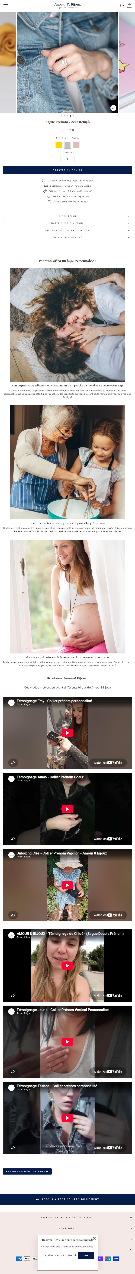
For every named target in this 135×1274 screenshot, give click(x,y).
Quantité (67, 152)
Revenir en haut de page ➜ (27, 1171)
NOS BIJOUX (67, 1228)
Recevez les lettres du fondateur (66, 1217)
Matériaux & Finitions (67, 223)
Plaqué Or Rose (75, 144)
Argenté (67, 144)
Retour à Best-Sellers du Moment (70, 1199)
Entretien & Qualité (67, 237)
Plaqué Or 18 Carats (59, 144)
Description (67, 216)
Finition (67, 138)
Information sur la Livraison (67, 230)
